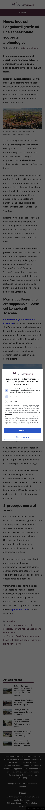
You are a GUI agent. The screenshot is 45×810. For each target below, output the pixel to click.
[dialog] (22, 405)
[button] (22, 401)
